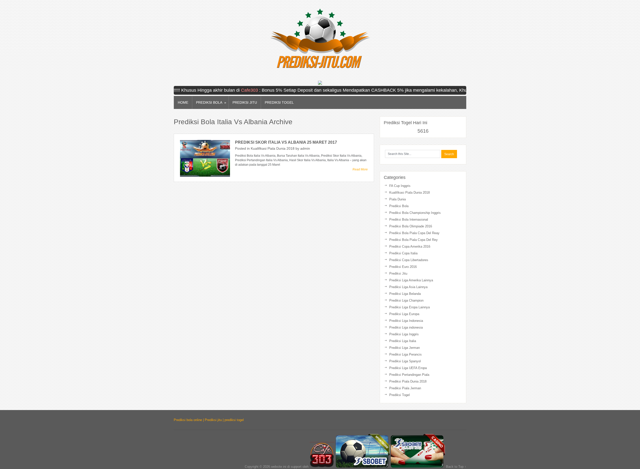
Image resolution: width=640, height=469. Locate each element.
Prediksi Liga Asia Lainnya (408, 287)
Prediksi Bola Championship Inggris (415, 213)
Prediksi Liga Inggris (404, 334)
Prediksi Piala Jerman (405, 388)
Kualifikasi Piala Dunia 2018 (272, 148)
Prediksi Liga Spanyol (405, 361)
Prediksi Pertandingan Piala (409, 375)
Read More (360, 169)
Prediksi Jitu (244, 102)
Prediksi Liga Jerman (404, 348)
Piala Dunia (397, 199)
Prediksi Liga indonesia (406, 327)
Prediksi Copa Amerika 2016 (409, 246)
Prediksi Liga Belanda (405, 294)
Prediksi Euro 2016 (403, 267)
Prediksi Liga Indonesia (406, 321)
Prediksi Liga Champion (406, 300)
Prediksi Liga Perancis (405, 354)
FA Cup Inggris (399, 186)
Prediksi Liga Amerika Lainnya (411, 280)
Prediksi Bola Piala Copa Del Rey (413, 240)
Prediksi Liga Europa (404, 314)
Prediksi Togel (279, 102)
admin (305, 148)
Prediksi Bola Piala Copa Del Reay (414, 233)
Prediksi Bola (211, 102)
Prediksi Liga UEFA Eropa (408, 368)
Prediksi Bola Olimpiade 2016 (410, 226)
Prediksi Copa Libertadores (408, 260)
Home (183, 102)
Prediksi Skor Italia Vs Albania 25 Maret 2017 (286, 142)
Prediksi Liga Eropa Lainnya (409, 307)
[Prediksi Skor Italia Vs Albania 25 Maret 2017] (205, 158)
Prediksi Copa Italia (403, 253)
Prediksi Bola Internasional (408, 219)
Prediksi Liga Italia (402, 341)
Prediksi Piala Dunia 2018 (407, 381)
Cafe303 (237, 90)
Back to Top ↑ (456, 467)
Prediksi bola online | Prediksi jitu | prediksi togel (209, 420)
